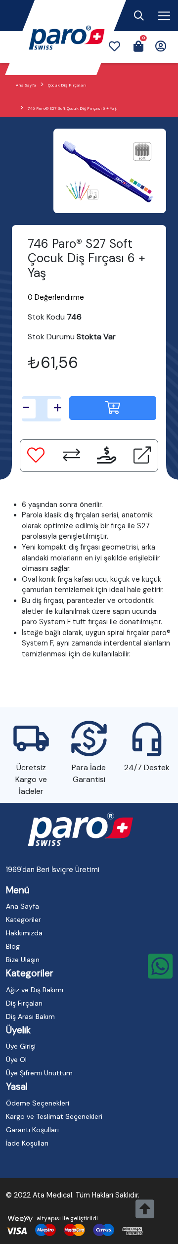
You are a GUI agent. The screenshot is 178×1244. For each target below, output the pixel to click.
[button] (114, 47)
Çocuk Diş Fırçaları (67, 85)
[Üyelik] (160, 47)
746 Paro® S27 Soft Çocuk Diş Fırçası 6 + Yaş (72, 108)
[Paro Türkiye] (80, 830)
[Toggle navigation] (139, 15)
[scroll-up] (144, 1214)
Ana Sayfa (26, 85)
